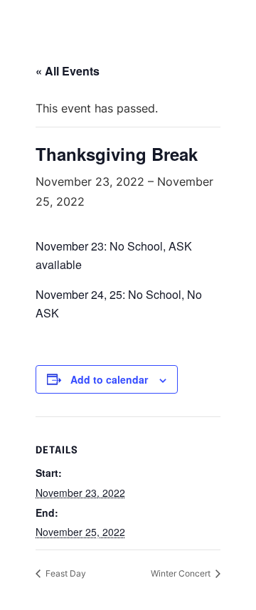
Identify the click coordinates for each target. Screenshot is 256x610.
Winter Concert (182, 573)
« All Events (68, 71)
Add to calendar (109, 379)
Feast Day (64, 573)
